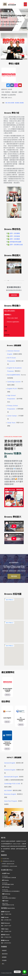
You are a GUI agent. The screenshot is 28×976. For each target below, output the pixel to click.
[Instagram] (16, 85)
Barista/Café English (11, 776)
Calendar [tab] (7, 334)
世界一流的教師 (15, 239)
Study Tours (11, 422)
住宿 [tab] (5, 327)
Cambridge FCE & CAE (12, 783)
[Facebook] (12, 85)
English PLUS (12, 388)
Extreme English (10, 770)
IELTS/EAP (8, 790)
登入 (3, 963)
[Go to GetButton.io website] (24, 974)
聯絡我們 (4, 950)
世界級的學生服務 (15, 242)
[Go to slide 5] (9, 280)
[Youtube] (20, 85)
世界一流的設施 (15, 236)
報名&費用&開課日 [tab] (9, 311)
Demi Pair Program (10, 801)
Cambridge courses (14, 381)
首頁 (2, 21)
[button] (5, 271)
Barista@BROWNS (13, 375)
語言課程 (6, 21)
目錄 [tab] (5, 330)
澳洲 (6, 102)
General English (9, 763)
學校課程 (4, 960)
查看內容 (8, 694)
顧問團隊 (4, 957)
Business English (10, 794)
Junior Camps (12, 415)
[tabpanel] (14, 319)
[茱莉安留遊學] (9, 4)
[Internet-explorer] (8, 85)
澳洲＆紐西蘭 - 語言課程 (13, 21)
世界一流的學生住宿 (16, 244)
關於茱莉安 (5, 953)
